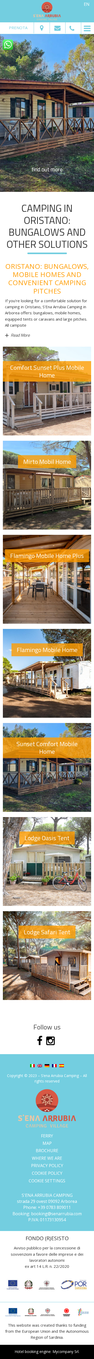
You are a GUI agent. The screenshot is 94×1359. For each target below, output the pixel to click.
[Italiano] (32, 1065)
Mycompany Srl (65, 1351)
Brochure (47, 1150)
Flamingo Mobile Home (47, 649)
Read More (20, 335)
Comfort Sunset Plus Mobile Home (47, 371)
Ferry (47, 1136)
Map (47, 1143)
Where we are (47, 1158)
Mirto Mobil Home (47, 461)
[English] (39, 1065)
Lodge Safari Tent (47, 932)
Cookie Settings (47, 1181)
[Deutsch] (47, 1065)
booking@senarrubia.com (56, 1214)
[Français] (54, 1065)
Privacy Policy (47, 1166)
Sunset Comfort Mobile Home (47, 747)
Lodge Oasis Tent (47, 838)
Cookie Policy (47, 1173)
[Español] (61, 1065)
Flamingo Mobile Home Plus (47, 555)
